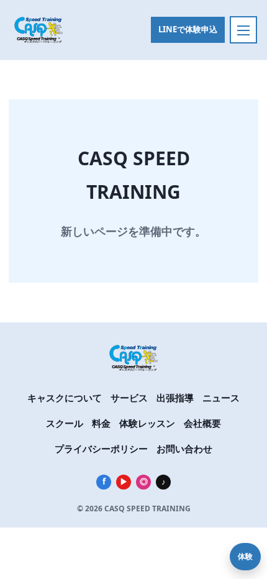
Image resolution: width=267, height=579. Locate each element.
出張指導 (175, 397)
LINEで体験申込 (187, 29)
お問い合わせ (184, 448)
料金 (101, 423)
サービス (129, 397)
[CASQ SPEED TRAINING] (49, 30)
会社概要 (202, 423)
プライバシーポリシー (101, 448)
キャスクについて (64, 397)
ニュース (221, 397)
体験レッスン (147, 423)
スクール (64, 423)
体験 (245, 556)
